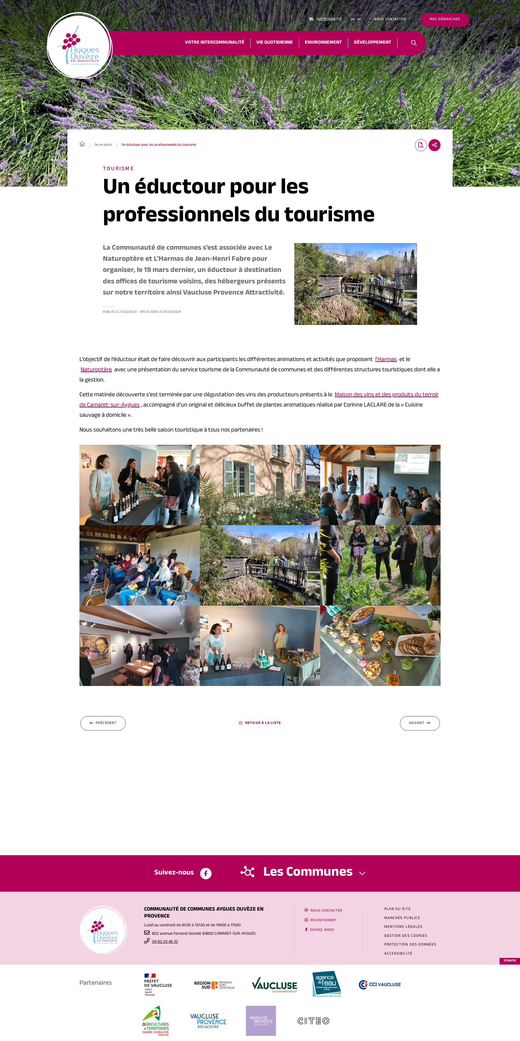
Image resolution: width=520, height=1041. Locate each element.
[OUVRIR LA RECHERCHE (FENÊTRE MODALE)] (414, 43)
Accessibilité (329, 19)
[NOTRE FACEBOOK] (206, 874)
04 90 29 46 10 (165, 942)
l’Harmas (386, 360)
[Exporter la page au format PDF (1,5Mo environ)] (421, 145)
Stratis (510, 961)
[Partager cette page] (435, 145)
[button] (139, 485)
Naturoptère (96, 370)
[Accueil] (82, 145)
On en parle (103, 145)
